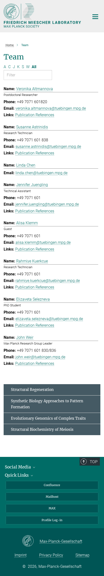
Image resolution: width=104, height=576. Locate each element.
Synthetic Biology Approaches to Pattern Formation (47, 404)
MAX (52, 508)
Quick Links (17, 475)
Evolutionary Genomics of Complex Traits (48, 418)
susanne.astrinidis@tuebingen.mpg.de (48, 146)
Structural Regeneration (32, 389)
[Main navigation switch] (95, 17)
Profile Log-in (52, 520)
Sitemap (82, 555)
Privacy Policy (51, 555)
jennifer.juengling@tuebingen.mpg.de (47, 204)
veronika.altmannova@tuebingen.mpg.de (50, 108)
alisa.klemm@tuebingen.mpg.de (43, 242)
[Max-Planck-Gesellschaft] (31, 541)
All (34, 67)
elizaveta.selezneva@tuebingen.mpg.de (49, 319)
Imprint (21, 555)
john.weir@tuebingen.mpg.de (40, 357)
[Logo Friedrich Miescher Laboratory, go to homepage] (43, 16)
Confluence (52, 485)
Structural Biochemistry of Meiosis (42, 429)
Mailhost (52, 496)
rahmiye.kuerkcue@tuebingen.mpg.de (47, 280)
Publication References (34, 115)
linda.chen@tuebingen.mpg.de (41, 173)
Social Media (18, 467)
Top (93, 461)
